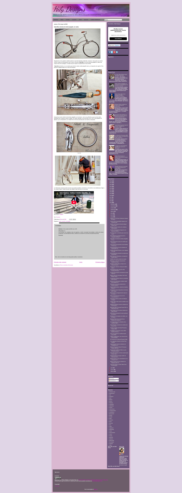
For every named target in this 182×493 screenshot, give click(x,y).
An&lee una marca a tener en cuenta (118, 259)
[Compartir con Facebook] (74, 219)
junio (112, 215)
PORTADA (56, 19)
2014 (111, 202)
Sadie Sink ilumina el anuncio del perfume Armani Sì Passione (121, 157)
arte (110, 394)
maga (110, 426)
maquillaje (111, 429)
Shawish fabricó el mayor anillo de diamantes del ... (118, 356)
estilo (110, 418)
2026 (111, 181)
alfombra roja (112, 391)
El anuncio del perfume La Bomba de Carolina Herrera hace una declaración (121, 115)
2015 (111, 200)
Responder (61, 235)
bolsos (110, 401)
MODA (62, 19)
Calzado (111, 402)
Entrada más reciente (60, 262)
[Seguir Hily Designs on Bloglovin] (114, 46)
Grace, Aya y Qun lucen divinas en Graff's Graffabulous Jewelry (120, 95)
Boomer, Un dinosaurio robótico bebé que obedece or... (118, 282)
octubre (112, 207)
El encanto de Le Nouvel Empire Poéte (118, 339)
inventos (63, 221)
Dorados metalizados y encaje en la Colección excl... (118, 264)
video (110, 445)
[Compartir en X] (72, 219)
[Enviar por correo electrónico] (70, 219)
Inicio (80, 262)
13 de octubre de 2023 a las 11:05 (70, 229)
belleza (110, 399)
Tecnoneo (58, 217)
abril (112, 367)
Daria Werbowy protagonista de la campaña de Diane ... (117, 236)
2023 (111, 186)
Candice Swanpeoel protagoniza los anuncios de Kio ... (118, 230)
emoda (110, 416)
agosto (112, 211)
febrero (112, 371)
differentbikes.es (62, 230)
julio (112, 213)
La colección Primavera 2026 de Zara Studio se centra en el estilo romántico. (121, 136)
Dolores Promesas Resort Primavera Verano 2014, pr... (118, 348)
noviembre (113, 206)
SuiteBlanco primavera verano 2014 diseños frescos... (118, 331)
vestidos (111, 443)
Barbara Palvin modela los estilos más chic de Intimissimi (121, 105)
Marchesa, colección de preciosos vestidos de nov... (117, 261)
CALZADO (74, 19)
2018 (111, 195)
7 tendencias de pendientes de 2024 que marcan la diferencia (121, 146)
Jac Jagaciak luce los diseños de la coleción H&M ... (118, 322)
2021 (111, 190)
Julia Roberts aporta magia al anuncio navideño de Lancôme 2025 (121, 126)
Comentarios (113, 380)
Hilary (122, 454)
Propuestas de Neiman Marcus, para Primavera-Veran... (118, 350)
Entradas (112, 378)
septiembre (113, 209)
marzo (112, 369)
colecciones (111, 409)
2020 (111, 191)
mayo (112, 216)
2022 (111, 188)
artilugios (111, 396)
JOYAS (80, 19)
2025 (111, 182)
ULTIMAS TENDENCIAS (95, 19)
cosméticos (111, 412)
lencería (111, 423)
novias (110, 435)
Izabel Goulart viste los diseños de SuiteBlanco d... (118, 345)
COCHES (68, 19)
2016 (111, 199)
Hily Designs (69, 9)
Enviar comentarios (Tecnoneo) (66, 265)
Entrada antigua (100, 262)
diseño (60, 221)
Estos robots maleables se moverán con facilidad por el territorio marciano (121, 84)
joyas (110, 421)
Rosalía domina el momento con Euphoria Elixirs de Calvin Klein (121, 167)
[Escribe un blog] (71, 219)
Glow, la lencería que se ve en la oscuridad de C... (117, 296)
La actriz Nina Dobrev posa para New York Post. (121, 75)
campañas (111, 404)
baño (110, 398)
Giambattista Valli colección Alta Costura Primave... (117, 270)
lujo (110, 424)
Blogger (95, 489)
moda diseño (112, 432)
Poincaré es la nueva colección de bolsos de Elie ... (117, 285)
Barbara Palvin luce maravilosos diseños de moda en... (117, 320)
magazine (111, 427)
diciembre (113, 204)
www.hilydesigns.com (97, 480)
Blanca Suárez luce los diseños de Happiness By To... (118, 362)
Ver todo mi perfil (123, 465)
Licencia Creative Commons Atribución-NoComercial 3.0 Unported (93, 479)
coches (110, 407)
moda (110, 431)
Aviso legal (57, 486)
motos (110, 434)
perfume (111, 438)
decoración (111, 413)
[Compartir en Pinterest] (75, 219)
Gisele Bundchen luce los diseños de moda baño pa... (118, 248)
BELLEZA (86, 19)
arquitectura (111, 393)
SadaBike (61, 214)
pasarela (111, 437)
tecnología (68, 221)
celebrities (111, 405)
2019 (111, 193)
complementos (112, 410)
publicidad (111, 440)
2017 (111, 197)
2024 (111, 184)
